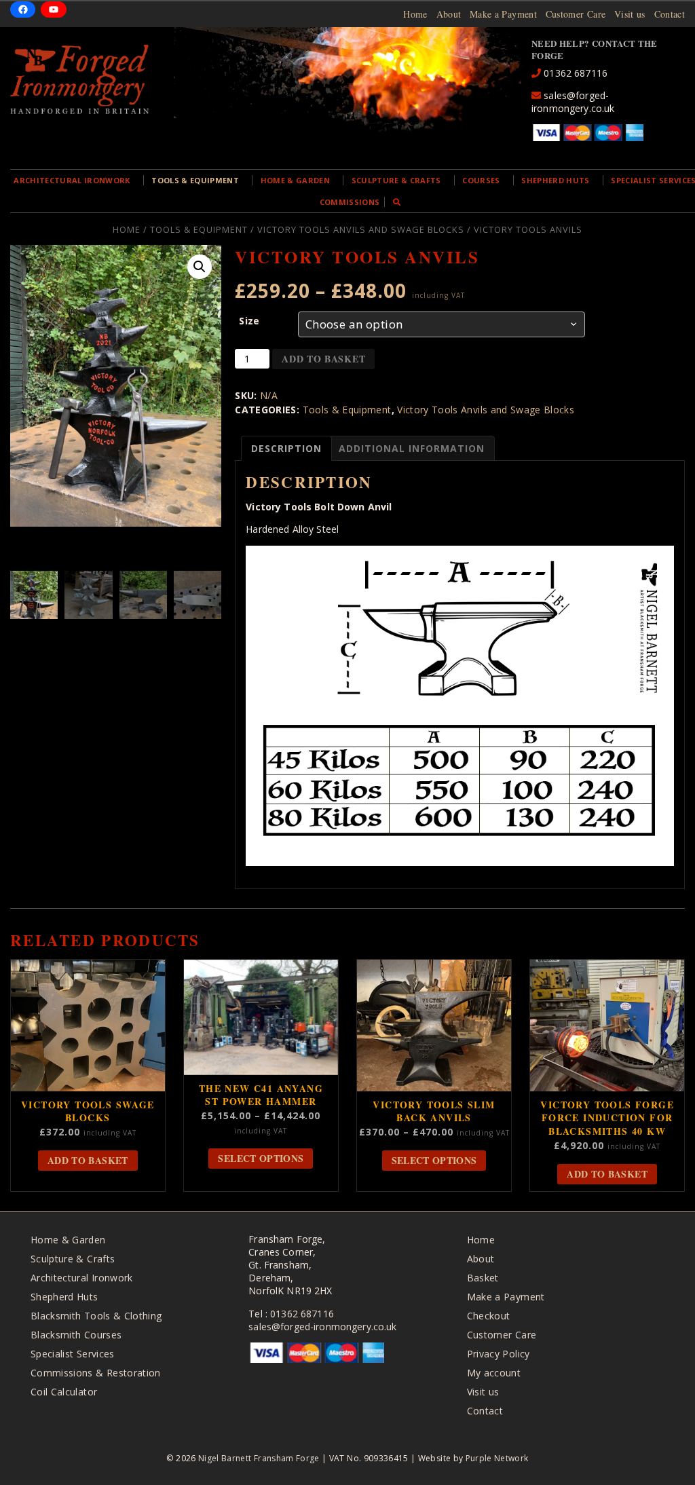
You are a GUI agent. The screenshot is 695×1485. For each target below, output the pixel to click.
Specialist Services (73, 1353)
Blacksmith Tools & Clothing (96, 1315)
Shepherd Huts (555, 180)
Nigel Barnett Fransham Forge (259, 1458)
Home (415, 13)
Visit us (629, 13)
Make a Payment (503, 13)
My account (494, 1372)
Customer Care (576, 13)
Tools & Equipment (195, 180)
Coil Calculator (64, 1391)
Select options (260, 1158)
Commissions (350, 202)
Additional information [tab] (412, 448)
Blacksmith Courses (76, 1334)
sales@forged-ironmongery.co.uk (572, 102)
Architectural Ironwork (72, 180)
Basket (483, 1277)
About (449, 13)
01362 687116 (574, 73)
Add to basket (323, 359)
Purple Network (497, 1458)
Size (249, 320)
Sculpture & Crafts (396, 180)
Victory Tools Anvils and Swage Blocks (360, 229)
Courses (481, 180)
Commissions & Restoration (96, 1372)
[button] (199, 267)
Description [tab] (286, 448)
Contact (669, 13)
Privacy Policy (498, 1353)
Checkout (488, 1315)
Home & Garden (295, 180)
